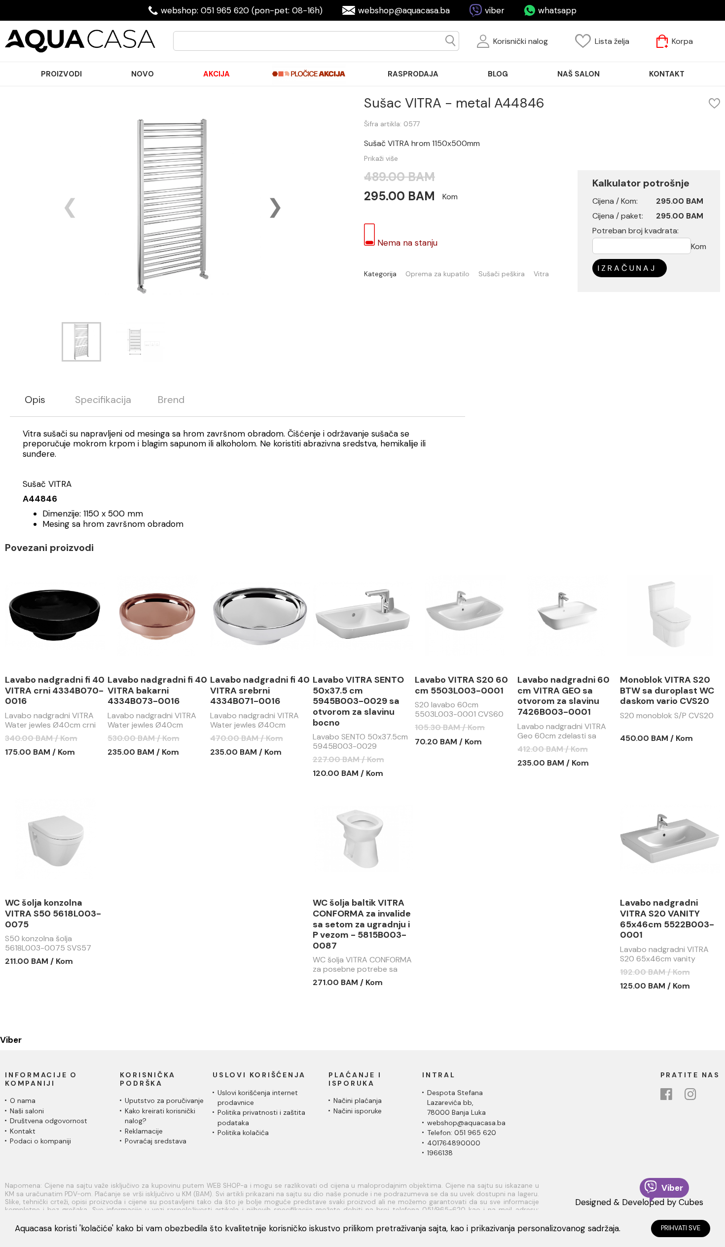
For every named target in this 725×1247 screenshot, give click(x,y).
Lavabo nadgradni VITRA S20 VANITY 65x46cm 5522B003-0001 (667, 919)
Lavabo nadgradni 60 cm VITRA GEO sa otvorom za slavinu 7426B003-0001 (563, 696)
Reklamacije (144, 1131)
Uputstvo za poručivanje (164, 1100)
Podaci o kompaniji (40, 1141)
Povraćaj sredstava (155, 1141)
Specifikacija (103, 400)
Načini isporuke (357, 1110)
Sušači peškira (501, 274)
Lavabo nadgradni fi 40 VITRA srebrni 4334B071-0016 (260, 691)
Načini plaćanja (357, 1100)
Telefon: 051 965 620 (461, 1132)
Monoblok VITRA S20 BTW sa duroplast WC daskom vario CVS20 (667, 691)
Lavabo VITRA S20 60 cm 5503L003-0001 (461, 685)
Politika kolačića (243, 1132)
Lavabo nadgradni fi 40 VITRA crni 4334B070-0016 (55, 691)
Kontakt (23, 1131)
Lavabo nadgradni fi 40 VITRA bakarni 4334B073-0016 (157, 691)
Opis (35, 400)
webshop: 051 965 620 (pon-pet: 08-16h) (242, 10)
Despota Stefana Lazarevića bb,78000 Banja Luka (456, 1102)
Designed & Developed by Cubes (639, 1202)
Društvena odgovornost (48, 1120)
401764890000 (453, 1142)
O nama (23, 1100)
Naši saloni (27, 1110)
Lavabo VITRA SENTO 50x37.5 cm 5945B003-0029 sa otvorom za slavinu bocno (358, 701)
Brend (171, 400)
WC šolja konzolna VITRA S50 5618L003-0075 (53, 914)
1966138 (440, 1152)
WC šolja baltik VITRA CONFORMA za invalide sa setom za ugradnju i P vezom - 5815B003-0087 (362, 924)
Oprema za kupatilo (437, 274)
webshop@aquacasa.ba (404, 10)
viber (495, 10)
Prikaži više (381, 158)
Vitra (541, 274)
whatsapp (557, 10)
